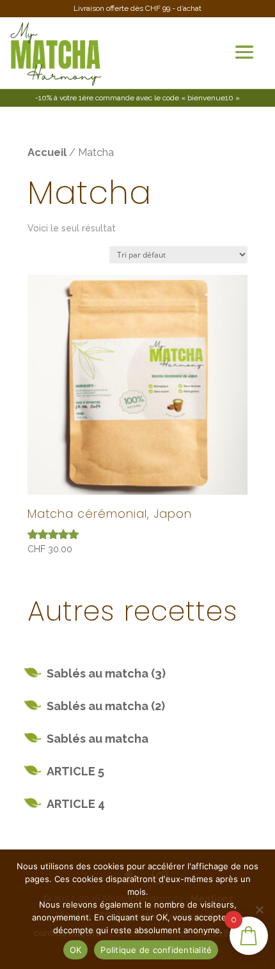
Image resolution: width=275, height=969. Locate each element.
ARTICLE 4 (76, 803)
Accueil (47, 152)
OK (76, 950)
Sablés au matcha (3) (106, 673)
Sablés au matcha (97, 738)
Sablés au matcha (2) (106, 706)
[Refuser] (259, 909)
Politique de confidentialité (156, 950)
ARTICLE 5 (75, 771)
